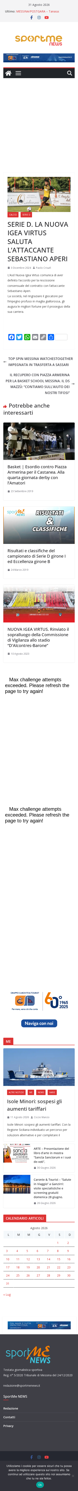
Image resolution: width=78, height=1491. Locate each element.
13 (38, 1259)
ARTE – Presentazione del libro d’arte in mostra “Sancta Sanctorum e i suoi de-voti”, (52, 1155)
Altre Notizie (16, 1092)
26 (28, 1275)
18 (18, 1267)
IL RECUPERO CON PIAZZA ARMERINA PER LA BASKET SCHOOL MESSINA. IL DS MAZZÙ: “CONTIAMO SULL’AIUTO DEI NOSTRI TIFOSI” (38, 384)
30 (69, 1275)
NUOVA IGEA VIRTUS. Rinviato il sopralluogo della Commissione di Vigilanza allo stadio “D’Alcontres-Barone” (38, 637)
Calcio (13, 214)
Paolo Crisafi (43, 268)
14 (48, 1259)
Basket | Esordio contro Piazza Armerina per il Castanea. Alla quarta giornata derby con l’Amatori (37, 475)
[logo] (28, 1345)
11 (18, 1259)
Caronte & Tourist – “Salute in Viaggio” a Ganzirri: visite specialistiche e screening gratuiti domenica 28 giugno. (52, 1188)
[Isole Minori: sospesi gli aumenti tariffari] (39, 1067)
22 (58, 1267)
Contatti (9, 1417)
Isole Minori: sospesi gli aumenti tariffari (34, 1105)
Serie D (26, 214)
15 (58, 1259)
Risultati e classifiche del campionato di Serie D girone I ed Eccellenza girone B (36, 556)
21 (48, 1267)
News (41, 1092)
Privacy (8, 1426)
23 (69, 1267)
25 (18, 1275)
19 (28, 1267)
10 (7, 1259)
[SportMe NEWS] (8, 73)
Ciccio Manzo (42, 1117)
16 (69, 1259)
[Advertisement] (39, 119)
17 (7, 1267)
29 (58, 1275)
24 (7, 1275)
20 (38, 1267)
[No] (73, 1476)
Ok (40, 1484)
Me (30, 1092)
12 (28, 1259)
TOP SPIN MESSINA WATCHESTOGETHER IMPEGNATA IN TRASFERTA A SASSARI (40, 361)
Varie (52, 1092)
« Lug (7, 1294)
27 (38, 1275)
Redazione (10, 1408)
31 (7, 1283)
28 (48, 1275)
